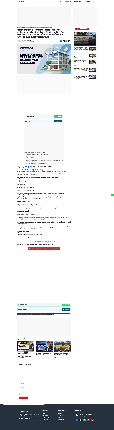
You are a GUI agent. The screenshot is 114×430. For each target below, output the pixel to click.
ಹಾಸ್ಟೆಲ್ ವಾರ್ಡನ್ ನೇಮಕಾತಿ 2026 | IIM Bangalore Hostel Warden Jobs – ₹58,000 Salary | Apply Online (43, 355)
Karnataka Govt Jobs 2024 (47, 27)
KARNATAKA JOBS (77, 2)
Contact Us (60, 415)
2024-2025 (47, 194)
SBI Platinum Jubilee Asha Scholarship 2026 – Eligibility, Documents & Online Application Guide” (81, 55)
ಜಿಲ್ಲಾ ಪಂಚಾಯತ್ (31, 167)
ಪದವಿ (30, 199)
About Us (60, 413)
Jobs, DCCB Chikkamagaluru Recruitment (35, 27)
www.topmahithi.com (27, 40)
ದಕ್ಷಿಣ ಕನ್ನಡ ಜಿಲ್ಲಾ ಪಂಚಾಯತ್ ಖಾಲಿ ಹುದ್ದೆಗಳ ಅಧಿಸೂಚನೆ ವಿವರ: (37, 154)
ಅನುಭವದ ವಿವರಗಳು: (30, 157)
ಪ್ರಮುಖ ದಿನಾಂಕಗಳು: (30, 162)
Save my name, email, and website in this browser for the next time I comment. (38, 394)
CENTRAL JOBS (68, 2)
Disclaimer (60, 417)
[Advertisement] (44, 16)
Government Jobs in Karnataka (23, 27)
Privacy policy (61, 419)
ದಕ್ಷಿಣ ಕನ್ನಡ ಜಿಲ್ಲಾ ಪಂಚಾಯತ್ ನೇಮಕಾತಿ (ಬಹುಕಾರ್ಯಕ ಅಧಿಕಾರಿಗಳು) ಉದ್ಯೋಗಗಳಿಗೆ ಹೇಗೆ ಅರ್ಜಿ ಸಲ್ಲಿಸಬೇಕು (45, 160)
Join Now (59, 116)
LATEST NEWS (87, 2)
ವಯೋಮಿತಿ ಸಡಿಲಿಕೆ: (30, 159)
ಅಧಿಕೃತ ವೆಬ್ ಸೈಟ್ (46, 241)
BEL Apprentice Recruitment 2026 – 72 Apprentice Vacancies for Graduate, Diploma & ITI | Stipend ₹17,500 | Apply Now (62, 355)
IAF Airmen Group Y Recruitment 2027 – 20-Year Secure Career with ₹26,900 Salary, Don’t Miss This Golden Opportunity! (81, 77)
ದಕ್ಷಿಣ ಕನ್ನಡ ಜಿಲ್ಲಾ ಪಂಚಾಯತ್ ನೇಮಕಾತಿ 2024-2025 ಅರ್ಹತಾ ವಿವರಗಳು (39, 156)
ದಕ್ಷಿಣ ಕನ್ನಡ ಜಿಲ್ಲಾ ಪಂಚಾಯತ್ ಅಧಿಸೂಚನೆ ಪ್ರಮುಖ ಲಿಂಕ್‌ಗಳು (37, 163)
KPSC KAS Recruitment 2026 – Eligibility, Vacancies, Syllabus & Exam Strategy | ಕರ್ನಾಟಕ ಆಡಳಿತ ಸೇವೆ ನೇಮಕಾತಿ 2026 (25, 356)
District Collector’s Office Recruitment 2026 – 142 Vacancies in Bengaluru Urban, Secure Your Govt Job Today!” (81, 70)
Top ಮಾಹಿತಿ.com (22, 2)
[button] (93, 2)
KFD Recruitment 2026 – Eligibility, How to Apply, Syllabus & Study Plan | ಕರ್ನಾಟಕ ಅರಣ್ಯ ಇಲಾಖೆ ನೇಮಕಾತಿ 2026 (81, 48)
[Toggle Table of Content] (61, 151)
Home (61, 2)
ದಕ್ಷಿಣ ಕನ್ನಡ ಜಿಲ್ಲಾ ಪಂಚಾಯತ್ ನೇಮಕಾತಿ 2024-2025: (35, 153)
